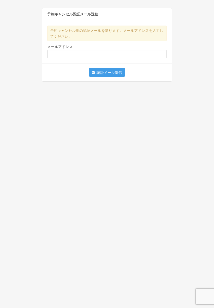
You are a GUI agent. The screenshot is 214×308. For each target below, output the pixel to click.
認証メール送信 (109, 72)
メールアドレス (60, 47)
